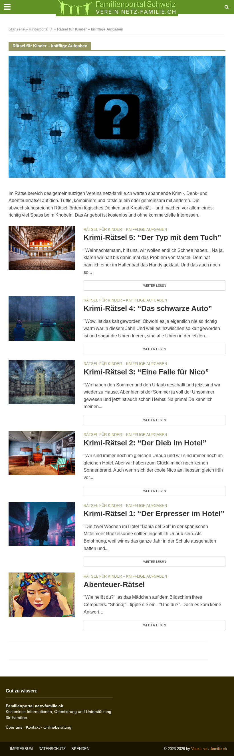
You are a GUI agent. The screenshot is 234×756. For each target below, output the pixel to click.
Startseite (17, 29)
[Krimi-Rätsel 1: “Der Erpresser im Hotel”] (42, 523)
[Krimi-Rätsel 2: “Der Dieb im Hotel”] (42, 452)
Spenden (80, 749)
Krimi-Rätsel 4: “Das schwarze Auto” (148, 308)
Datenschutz (52, 749)
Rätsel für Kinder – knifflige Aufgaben (125, 230)
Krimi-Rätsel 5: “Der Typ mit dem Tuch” (152, 237)
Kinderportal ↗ (41, 29)
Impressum (21, 749)
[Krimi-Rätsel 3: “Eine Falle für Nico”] (42, 381)
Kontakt (33, 727)
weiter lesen (154, 285)
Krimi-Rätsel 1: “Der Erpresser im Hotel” (154, 513)
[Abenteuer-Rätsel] (42, 594)
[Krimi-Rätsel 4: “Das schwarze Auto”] (42, 318)
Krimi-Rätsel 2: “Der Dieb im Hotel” (145, 443)
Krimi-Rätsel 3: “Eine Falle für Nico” (146, 372)
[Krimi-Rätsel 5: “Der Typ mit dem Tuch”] (42, 247)
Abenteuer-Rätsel (114, 584)
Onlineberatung (57, 727)
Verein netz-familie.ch (209, 749)
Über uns (14, 727)
